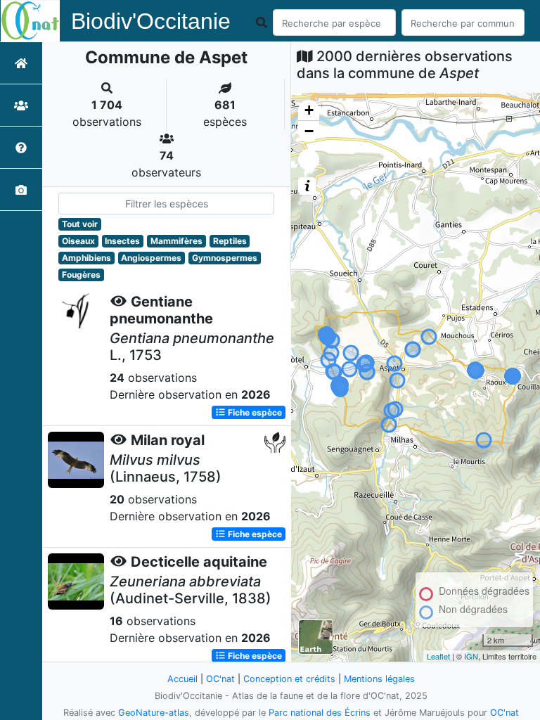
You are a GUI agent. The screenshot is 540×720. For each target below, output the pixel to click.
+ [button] (309, 110)
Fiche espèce (254, 412)
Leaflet (438, 656)
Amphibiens (86, 257)
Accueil (182, 679)
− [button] (309, 131)
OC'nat (220, 679)
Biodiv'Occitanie (151, 21)
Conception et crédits (289, 679)
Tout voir (80, 224)
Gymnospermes (224, 257)
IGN (471, 656)
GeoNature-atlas (153, 712)
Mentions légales (379, 679)
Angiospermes (151, 257)
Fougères (81, 274)
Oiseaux (78, 241)
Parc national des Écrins (320, 712)
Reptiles (230, 241)
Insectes (122, 241)
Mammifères (176, 241)
